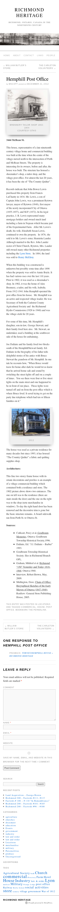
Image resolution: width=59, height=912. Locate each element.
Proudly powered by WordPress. (40, 902)
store (7, 890)
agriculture (11, 816)
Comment (8, 687)
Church (41, 872)
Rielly (15, 888)
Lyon (50, 880)
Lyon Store (25, 253)
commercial (28, 607)
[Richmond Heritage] (29, 40)
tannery (16, 891)
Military (17, 884)
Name (7, 723)
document (11, 822)
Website (8, 743)
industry (10, 833)
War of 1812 (48, 891)
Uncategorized (13, 856)
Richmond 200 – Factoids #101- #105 (25, 803)
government (12, 831)
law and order (13, 836)
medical (6, 884)
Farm (40, 877)
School (22, 888)
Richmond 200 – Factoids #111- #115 (25, 797)
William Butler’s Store (14, 627)
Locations (44, 604)
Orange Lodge (29, 884)
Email (7, 733)
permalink (40, 610)
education (11, 825)
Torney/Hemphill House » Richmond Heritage (31, 654)
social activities (36, 887)
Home (6, 55)
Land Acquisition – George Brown (23, 795)
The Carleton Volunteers (45, 627)
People (51, 55)
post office (43, 884)
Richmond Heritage (29, 12)
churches (10, 819)
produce (10, 853)
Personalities (12, 850)
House (41, 607)
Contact (29, 55)
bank (32, 873)
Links (40, 55)
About (16, 55)
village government (30, 891)
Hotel (47, 877)
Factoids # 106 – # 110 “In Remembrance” (28, 800)
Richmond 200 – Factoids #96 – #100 (25, 806)
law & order (38, 881)
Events (9, 828)
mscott (13, 84)
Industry (22, 880)
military (10, 848)
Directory (32, 877)
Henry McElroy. (27, 257)
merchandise (12, 845)
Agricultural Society (16, 873)
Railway (7, 887)
